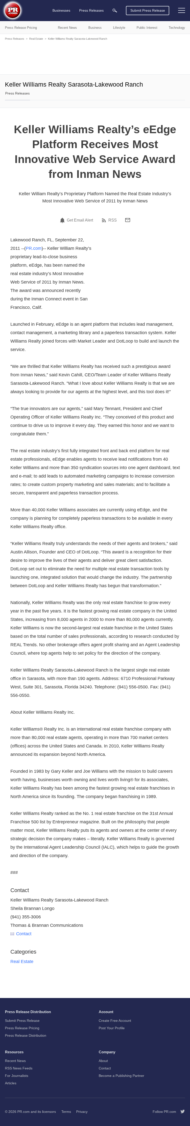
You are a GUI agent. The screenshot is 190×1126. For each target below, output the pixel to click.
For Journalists (16, 1076)
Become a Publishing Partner (121, 1076)
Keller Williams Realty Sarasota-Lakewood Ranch (77, 38)
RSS (112, 220)
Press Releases (14, 38)
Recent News (15, 1061)
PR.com (34, 248)
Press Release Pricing (22, 1028)
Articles (10, 1083)
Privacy (82, 1111)
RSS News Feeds (18, 1068)
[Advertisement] (95, 57)
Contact (23, 933)
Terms (66, 1111)
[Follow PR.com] (180, 1111)
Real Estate (36, 38)
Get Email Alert (80, 220)
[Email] (128, 220)
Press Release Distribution (25, 1035)
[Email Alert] (63, 220)
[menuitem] (115, 10)
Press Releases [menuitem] (91, 10)
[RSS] (104, 220)
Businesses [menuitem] (61, 10)
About (103, 1061)
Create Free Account (115, 1021)
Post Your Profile (112, 1028)
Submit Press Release (147, 10)
